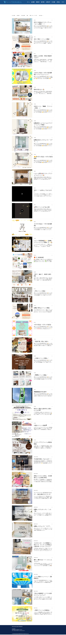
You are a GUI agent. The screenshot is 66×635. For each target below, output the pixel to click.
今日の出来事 (23, 15)
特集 (27, 15)
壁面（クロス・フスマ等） (33, 15)
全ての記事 (13, 15)
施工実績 (18, 15)
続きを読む (40, 15)
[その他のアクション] (52, 20)
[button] (42, 2)
